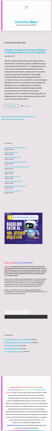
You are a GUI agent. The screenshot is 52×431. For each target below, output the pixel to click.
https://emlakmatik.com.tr (27, 116)
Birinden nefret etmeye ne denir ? (13, 191)
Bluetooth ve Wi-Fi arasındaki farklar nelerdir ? (17, 167)
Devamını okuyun (13, 106)
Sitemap (21, 119)
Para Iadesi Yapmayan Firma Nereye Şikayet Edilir (18, 339)
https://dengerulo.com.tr (10, 119)
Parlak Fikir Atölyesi (26, 22)
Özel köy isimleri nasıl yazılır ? (13, 176)
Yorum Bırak (26, 106)
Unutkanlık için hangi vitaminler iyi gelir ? (16, 147)
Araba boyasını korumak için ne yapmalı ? (15, 162)
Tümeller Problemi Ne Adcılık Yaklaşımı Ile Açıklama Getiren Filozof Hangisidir (25, 51)
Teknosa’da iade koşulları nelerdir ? (14, 181)
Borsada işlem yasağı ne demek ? (13, 157)
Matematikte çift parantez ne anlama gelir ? (16, 186)
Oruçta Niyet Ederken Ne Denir (12, 345)
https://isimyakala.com (9, 116)
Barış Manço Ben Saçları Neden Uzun (14, 351)
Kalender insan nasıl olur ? (11, 152)
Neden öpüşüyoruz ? (10, 171)
